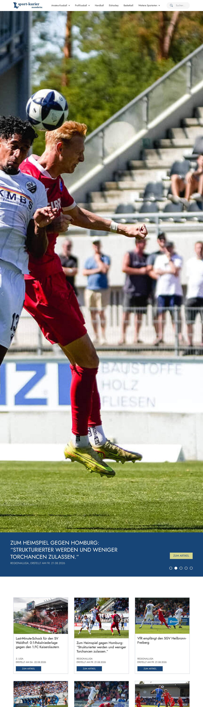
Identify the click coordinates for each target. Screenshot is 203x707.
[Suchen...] (170, 5)
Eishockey (113, 5)
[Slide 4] (186, 568)
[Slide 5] (191, 568)
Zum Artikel (181, 556)
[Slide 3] (181, 568)
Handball (99, 5)
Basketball (128, 5)
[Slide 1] (170, 568)
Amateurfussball (59, 5)
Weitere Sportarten (147, 5)
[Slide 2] (175, 568)
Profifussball (81, 5)
